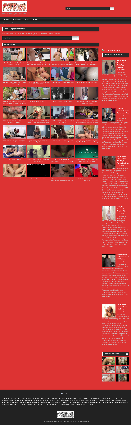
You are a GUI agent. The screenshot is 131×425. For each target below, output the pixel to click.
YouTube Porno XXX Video (91, 398)
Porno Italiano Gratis (20, 400)
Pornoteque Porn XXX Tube (40, 398)
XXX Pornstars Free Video (66, 404)
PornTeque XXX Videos (17, 404)
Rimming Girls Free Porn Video (37, 402)
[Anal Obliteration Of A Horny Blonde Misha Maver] (108, 369)
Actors (36, 19)
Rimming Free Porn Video (87, 400)
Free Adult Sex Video (71, 400)
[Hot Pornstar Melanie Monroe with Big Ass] (108, 317)
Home (7, 19)
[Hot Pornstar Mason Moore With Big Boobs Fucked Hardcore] (108, 169)
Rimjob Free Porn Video (18, 402)
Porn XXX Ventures (54, 402)
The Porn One (31, 404)
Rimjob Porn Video (34, 400)
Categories (18, 19)
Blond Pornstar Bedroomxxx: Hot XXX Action (123, 257)
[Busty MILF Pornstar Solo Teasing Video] (108, 219)
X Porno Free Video (115, 400)
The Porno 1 (40, 404)
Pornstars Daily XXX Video (84, 404)
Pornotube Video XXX (58, 398)
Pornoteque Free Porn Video (11, 398)
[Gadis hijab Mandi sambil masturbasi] (122, 361)
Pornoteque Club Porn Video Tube (52, 400)
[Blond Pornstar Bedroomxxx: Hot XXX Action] (108, 267)
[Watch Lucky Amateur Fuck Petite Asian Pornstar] (108, 73)
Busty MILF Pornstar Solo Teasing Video (122, 209)
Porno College (26, 398)
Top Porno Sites (66, 402)
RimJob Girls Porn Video (73, 398)
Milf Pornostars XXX (88, 402)
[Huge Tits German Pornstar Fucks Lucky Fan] (108, 121)
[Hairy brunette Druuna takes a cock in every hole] (108, 378)
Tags (27, 19)
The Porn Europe (51, 404)
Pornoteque (122, 69)
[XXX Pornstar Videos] (14, 7)
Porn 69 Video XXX (107, 398)
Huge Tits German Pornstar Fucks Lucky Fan (123, 111)
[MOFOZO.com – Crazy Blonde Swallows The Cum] (108, 361)
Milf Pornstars (77, 402)
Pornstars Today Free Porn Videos (107, 402)
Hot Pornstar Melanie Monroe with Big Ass (122, 307)
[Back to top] (125, 419)
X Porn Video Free (102, 400)
